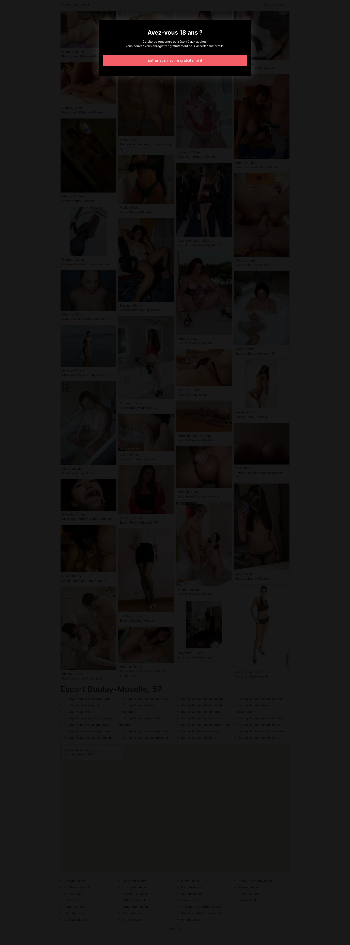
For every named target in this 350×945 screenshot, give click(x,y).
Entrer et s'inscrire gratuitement (175, 60)
